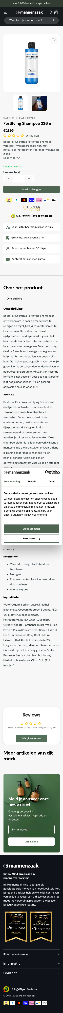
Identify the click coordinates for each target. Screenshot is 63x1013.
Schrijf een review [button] (31, 738)
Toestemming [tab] (12, 481)
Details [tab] (32, 481)
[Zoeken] (54, 20)
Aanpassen (29, 538)
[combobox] (31, 20)
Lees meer (10, 158)
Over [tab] (52, 481)
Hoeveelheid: (12, 172)
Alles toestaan (31, 528)
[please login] (54, 40)
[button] (5, 12)
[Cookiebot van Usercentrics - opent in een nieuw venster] (45, 472)
